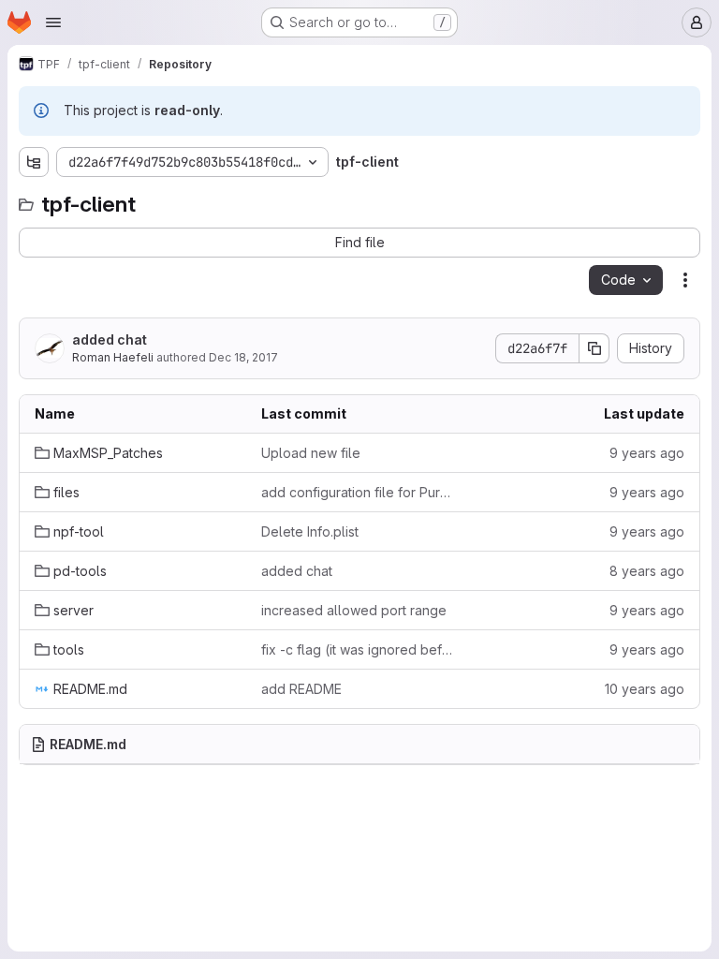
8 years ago (646, 571)
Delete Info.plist (310, 531)
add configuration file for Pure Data (359, 492)
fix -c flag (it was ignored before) (359, 649)
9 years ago (646, 453)
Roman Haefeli (113, 357)
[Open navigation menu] (53, 22)
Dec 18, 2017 (243, 357)
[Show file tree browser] (34, 162)
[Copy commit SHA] (594, 348)
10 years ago (644, 689)
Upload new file (310, 453)
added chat (109, 339)
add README (301, 689)
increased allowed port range (354, 610)
